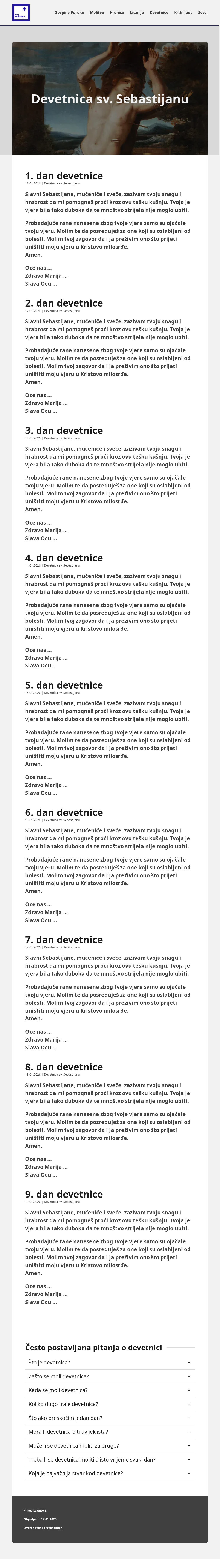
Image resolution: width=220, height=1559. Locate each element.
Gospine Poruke (69, 12)
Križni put (183, 12)
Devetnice (159, 12)
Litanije (137, 12)
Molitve (97, 12)
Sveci (203, 12)
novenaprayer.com (46, 1528)
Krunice (117, 12)
